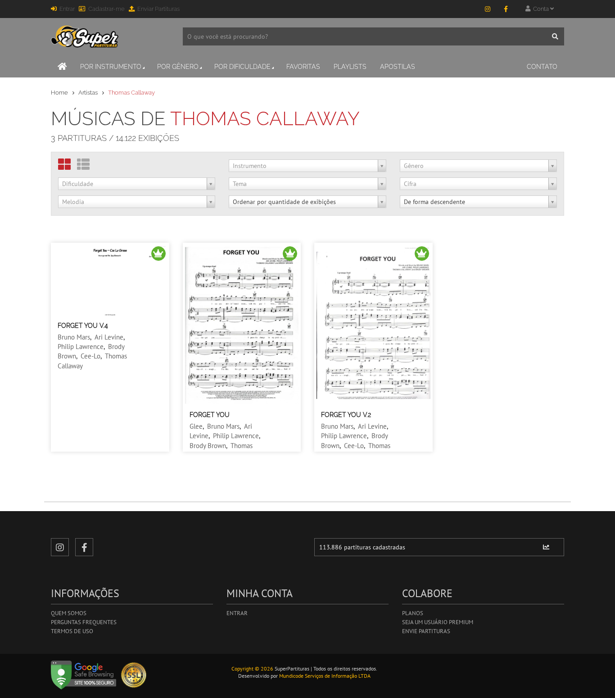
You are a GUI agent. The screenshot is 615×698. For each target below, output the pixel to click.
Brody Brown (208, 445)
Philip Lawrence (81, 346)
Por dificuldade (242, 66)
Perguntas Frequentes (84, 622)
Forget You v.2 (346, 414)
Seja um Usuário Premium (437, 622)
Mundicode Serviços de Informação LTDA (325, 675)
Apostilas (397, 66)
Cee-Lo (90, 356)
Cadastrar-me (106, 8)
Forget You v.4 (83, 325)
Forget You (210, 414)
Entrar (67, 8)
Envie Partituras (426, 631)
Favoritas (303, 66)
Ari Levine (109, 337)
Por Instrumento (110, 66)
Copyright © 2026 (252, 668)
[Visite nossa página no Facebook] (506, 9)
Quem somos (68, 613)
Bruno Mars (74, 337)
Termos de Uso (72, 631)
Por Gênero (178, 66)
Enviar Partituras (158, 8)
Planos (412, 613)
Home (59, 92)
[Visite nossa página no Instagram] (488, 9)
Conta (540, 8)
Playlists (350, 66)
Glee (196, 426)
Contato (542, 66)
